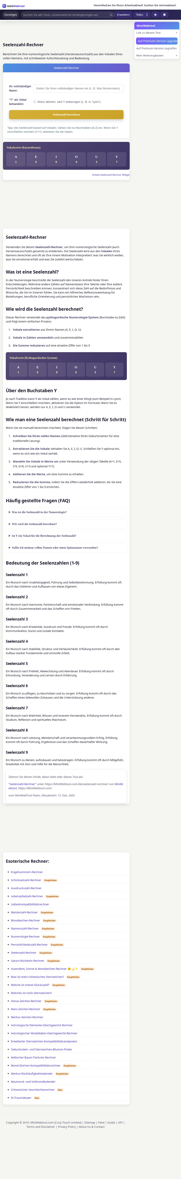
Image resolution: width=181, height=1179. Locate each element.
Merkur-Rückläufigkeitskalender (32, 1073)
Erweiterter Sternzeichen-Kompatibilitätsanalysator (44, 1041)
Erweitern (123, 15)
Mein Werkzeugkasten (150, 55)
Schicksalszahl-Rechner (26, 880)
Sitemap (89, 1122)
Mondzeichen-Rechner (25, 920)
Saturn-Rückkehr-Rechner (27, 961)
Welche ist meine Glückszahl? (30, 985)
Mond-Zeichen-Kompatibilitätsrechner (35, 1065)
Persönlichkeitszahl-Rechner (29, 944)
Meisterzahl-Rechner (24, 912)
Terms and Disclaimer (40, 1127)
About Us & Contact (91, 1127)
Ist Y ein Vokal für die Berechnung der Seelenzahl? (44, 535)
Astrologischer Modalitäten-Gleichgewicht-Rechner (44, 1033)
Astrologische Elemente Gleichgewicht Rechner (42, 1025)
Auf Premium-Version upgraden (158, 41)
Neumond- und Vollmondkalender (33, 1082)
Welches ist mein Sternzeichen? (31, 993)
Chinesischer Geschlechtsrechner (33, 1090)
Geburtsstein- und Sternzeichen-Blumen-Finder (41, 1049)
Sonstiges (10, 15)
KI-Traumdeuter (21, 1098)
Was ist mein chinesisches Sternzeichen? (37, 977)
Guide (111, 1122)
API (120, 1122)
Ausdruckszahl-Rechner (26, 888)
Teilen (139, 14)
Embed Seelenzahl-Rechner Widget (111, 174)
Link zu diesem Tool (148, 32)
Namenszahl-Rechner (25, 928)
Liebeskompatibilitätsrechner (30, 904)
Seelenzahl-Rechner (23, 953)
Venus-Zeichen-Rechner (26, 1001)
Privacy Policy (67, 1127)
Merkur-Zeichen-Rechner (27, 1017)
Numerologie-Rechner (25, 936)
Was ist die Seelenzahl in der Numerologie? (39, 512)
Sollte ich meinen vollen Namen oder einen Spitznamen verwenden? (55, 547)
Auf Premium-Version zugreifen (156, 48)
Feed (101, 1122)
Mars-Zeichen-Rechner (25, 1009)
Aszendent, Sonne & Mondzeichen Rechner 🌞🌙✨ (44, 969)
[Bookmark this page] (164, 14)
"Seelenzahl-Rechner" (22, 784)
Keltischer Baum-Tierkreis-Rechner (33, 1057)
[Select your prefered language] (155, 14)
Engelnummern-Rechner (27, 872)
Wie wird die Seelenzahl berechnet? (34, 524)
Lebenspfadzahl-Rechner (27, 896)
